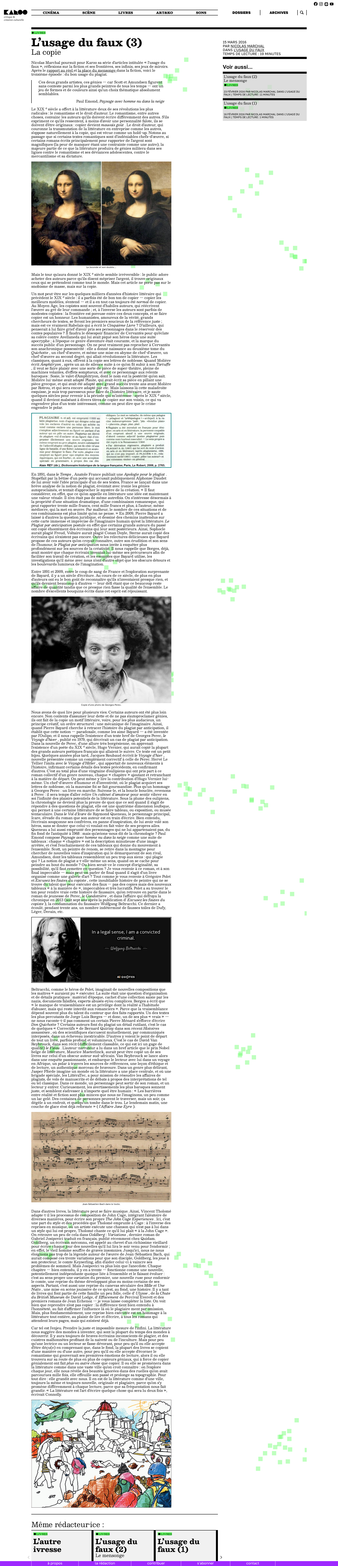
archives (279, 12)
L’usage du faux (249, 50)
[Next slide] (221, 1557)
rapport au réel (60, 70)
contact (252, 1563)
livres (125, 12)
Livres (40, 32)
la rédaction (105, 1563)
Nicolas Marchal (247, 46)
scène (88, 12)
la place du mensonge (97, 70)
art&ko (164, 12)
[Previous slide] (28, 1557)
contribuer (156, 1563)
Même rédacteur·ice (65, 1524)
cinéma (51, 12)
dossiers (241, 12)
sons (201, 12)
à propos (55, 1563)
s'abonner (205, 1563)
